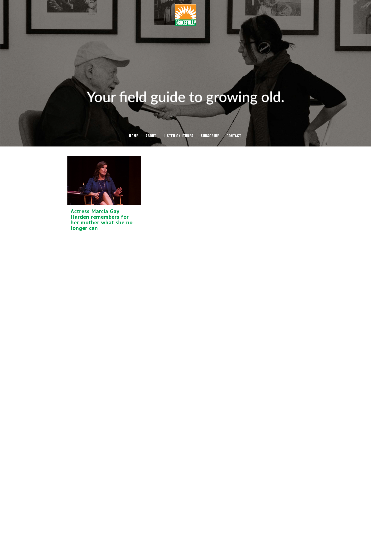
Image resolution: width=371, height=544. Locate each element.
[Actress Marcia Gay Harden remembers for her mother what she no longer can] (104, 180)
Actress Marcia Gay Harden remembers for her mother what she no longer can (102, 219)
